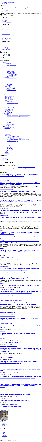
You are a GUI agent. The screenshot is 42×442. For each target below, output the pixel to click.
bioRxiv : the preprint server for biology (6, 189)
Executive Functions (10, 81)
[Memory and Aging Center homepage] (5, 55)
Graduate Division (5, 48)
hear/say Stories (9, 105)
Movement (8, 82)
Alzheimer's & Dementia (4, 208)
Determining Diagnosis (8, 85)
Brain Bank (8, 123)
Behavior (8, 80)
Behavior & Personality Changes (10, 96)
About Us (4, 132)
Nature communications (4, 266)
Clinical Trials (7, 114)
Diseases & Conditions (6, 62)
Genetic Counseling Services (9, 109)
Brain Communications (4, 215)
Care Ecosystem (7, 128)
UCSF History (4, 21)
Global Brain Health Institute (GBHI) (13, 137)
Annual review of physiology (5, 410)
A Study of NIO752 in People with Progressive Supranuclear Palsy (17, 116)
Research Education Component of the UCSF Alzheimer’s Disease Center (19, 139)
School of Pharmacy (5, 46)
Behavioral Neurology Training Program (13, 136)
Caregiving (4, 94)
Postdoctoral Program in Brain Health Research (14, 138)
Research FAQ (7, 125)
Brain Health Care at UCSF (9, 112)
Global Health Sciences (6, 49)
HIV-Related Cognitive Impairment (12, 68)
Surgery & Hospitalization (11, 88)
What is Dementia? (8, 63)
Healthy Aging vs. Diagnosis (11, 78)
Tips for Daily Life (8, 97)
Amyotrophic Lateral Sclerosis (11, 65)
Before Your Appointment (9, 110)
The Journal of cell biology (4, 398)
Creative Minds (9, 147)
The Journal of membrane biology (5, 374)
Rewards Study (9, 119)
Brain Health (7, 77)
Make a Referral (7, 111)
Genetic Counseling (10, 92)
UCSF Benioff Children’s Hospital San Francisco (10, 36)
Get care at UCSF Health (6, 9)
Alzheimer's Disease (10, 64)
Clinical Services (5, 106)
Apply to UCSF (5, 10)
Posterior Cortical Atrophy (11, 72)
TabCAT (6, 129)
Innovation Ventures (5, 28)
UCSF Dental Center (5, 37)
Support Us (6, 152)
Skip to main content (3, 0)
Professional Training (8, 135)
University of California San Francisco (8, 2)
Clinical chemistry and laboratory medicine (7, 180)
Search (1, 56)
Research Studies (7, 118)
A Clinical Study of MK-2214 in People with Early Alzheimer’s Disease (18, 115)
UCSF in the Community (6, 22)
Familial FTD (9, 91)
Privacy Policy (4, 437)
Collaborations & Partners (9, 143)
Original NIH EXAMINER (11, 124)
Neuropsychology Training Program (12, 140)
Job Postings (7, 153)
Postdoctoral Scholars (5, 29)
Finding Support (9, 102)
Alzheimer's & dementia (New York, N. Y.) (7, 257)
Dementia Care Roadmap (9, 95)
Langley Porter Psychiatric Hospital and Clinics (10, 38)
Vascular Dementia (10, 76)
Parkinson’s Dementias (10, 71)
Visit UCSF (4, 11)
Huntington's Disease (10, 69)
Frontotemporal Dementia (11, 67)
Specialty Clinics (5, 39)
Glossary (6, 93)
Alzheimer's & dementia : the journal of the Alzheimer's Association (11, 300)
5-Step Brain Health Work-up (9, 127)
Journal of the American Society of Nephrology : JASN (9, 404)
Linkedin (3, 433)
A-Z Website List (5, 438)
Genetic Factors (7, 89)
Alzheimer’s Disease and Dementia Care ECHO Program (14, 131)
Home (3, 157)
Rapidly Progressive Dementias (12, 75)
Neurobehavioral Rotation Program (12, 141)
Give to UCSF (4, 3)
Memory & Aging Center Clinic (10, 107)
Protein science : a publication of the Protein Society (8, 346)
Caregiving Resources (8, 98)
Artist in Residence (10, 148)
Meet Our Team (7, 134)
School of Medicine (5, 45)
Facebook (4, 430)
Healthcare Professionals (6, 126)
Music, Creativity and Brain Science (12, 149)
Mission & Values (5, 20)
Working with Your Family (9, 99)
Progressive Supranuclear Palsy (12, 74)
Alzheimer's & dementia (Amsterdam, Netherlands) (8, 274)
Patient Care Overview (6, 34)
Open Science (9, 122)
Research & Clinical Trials (6, 113)
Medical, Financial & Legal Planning (12, 103)
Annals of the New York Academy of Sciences (7, 316)
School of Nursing (5, 47)
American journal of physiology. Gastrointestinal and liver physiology (11, 381)
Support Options (7, 100)
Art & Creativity (9, 84)
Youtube (3, 432)
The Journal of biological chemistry (6, 323)
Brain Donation (7, 120)
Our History (6, 151)
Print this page (3, 420)
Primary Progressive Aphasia (11, 73)
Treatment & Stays (7, 86)
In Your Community (8, 144)
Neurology (2, 198)
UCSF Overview (5, 19)
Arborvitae (8, 150)
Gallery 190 (8, 146)
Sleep (7, 83)
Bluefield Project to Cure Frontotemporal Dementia (26, 167)
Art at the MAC (7, 145)
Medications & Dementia (11, 87)
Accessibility (4, 436)
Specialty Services (7, 108)
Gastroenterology (3, 366)
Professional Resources (8, 121)
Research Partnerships (6, 27)
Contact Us (6, 133)
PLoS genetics (2, 331)
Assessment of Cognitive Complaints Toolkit (12, 130)
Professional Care (9, 101)
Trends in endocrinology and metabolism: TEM (8, 289)
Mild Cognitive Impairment (11, 70)
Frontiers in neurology (4, 238)
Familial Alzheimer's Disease (11, 90)
